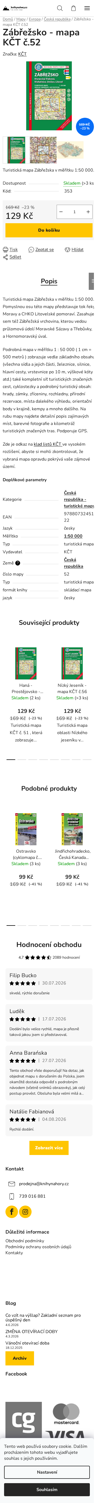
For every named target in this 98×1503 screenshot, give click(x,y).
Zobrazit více (49, 1148)
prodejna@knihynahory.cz (44, 1184)
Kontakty (14, 1253)
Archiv (20, 1358)
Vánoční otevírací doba (27, 1343)
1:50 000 (73, 536)
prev (5, 670)
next (92, 670)
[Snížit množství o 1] (61, 212)
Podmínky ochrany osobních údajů (38, 1247)
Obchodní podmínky (24, 1241)
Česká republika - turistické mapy (79, 499)
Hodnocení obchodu (49, 944)
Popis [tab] (49, 281)
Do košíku (49, 230)
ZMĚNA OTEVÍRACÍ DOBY (31, 1332)
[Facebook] (11, 1212)
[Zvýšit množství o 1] (88, 212)
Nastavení (47, 1472)
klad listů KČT (48, 444)
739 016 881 (32, 1196)
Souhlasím (46, 1490)
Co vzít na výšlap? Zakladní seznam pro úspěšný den (43, 1318)
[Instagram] (25, 1212)
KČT (22, 54)
